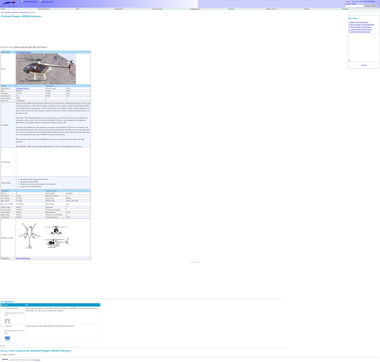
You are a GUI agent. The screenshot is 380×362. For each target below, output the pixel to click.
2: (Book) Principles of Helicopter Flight (361, 24)
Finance (345, 9)
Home (2, 9)
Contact (347, 1)
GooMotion (37, 360)
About (354, 3)
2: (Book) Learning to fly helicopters (360, 27)
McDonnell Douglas (24, 12)
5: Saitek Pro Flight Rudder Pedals (359, 32)
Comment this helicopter (23, 52)
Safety (306, 9)
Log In (364, 65)
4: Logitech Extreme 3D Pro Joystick (360, 29)
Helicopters (7, 12)
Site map (348, 3)
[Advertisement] (60, 32)
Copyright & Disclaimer (367, 1)
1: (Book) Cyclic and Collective (358, 22)
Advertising (355, 1)
